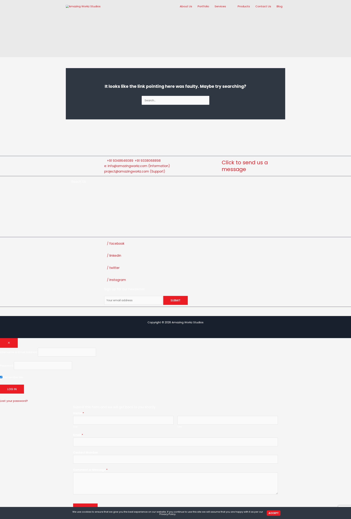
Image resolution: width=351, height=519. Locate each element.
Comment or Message (90, 470)
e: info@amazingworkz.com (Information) (137, 166)
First (75, 426)
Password (6, 365)
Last (179, 426)
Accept (274, 513)
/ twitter (113, 268)
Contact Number (85, 452)
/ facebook (115, 243)
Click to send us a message (245, 166)
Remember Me (12, 377)
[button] (227, 6)
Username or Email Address (18, 352)
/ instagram (116, 280)
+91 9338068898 (148, 160)
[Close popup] (9, 343)
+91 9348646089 (120, 160)
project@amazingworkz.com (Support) (134, 171)
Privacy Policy (167, 514)
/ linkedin (114, 255)
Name (78, 413)
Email (78, 435)
